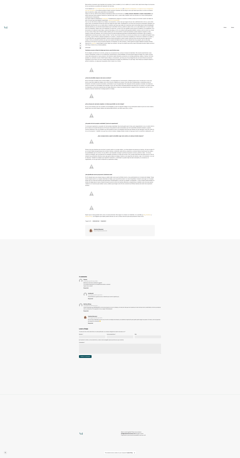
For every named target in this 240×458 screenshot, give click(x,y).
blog (144, 214)
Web (136, 334)
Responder (86, 288)
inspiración (103, 221)
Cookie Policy (129, 452)
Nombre (81, 334)
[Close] (134, 453)
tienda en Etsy (88, 216)
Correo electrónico (111, 334)
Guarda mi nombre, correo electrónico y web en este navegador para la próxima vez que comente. (102, 339)
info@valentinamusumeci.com (128, 433)
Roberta (85, 279)
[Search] (5, 452)
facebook (148, 214)
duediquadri (91, 293)
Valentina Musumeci (92, 316)
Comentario (82, 342)
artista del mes (96, 221)
